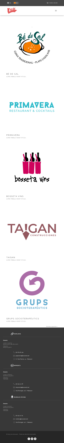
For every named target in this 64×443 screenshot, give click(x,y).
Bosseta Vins (15, 196)
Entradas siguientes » (52, 326)
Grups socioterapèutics (22, 319)
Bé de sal (12, 74)
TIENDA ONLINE (53, 2)
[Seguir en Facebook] (29, 439)
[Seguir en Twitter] (32, 439)
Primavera (13, 135)
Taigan (10, 257)
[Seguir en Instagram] (35, 439)
